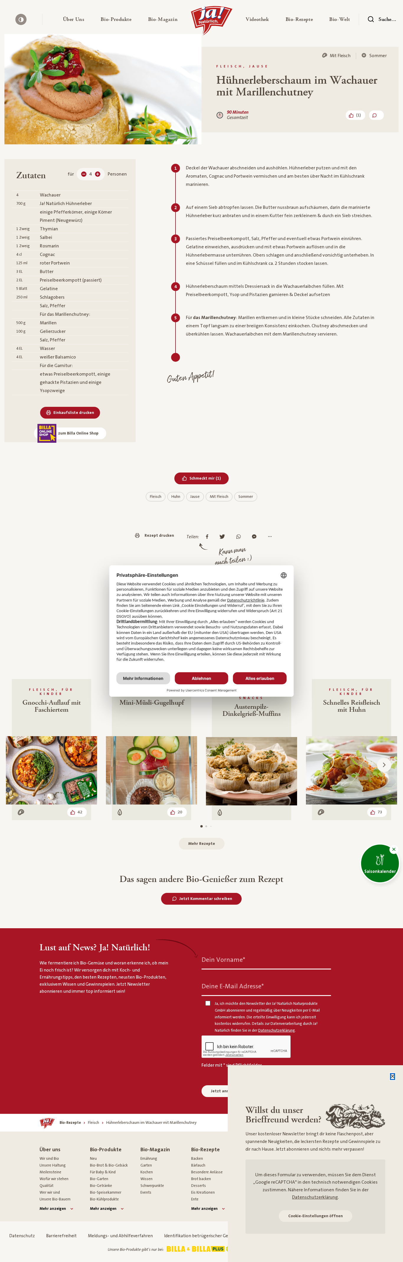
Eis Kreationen (203, 1192)
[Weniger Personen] (83, 174)
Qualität (46, 1185)
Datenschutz (22, 1235)
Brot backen (201, 1179)
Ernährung (148, 1158)
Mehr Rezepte (201, 843)
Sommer (245, 496)
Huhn (175, 496)
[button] (73, 19)
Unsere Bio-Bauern (55, 1199)
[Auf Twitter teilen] (223, 537)
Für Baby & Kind (103, 1172)
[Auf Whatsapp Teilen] (240, 537)
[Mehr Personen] (97, 174)
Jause (195, 496)
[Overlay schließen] (392, 1076)
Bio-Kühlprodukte (104, 1199)
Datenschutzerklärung (315, 1197)
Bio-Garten (99, 1179)
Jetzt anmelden (226, 1091)
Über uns (50, 1150)
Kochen (146, 1172)
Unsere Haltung (53, 1165)
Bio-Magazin (155, 1150)
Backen (197, 1158)
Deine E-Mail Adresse (233, 986)
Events (145, 1192)
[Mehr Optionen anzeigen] (271, 537)
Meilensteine (50, 1172)
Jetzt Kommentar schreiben (205, 898)
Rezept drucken (159, 535)
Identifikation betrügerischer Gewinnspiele (206, 1235)
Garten (146, 1165)
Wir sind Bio (49, 1158)
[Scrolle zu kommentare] (376, 115)
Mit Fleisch (219, 496)
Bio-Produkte (106, 1150)
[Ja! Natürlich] (211, 22)
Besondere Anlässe (207, 1172)
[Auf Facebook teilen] (208, 537)
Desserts (198, 1185)
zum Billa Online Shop (78, 433)
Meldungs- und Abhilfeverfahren (120, 1235)
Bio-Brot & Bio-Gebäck (109, 1165)
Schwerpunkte (152, 1185)
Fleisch (155, 496)
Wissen (146, 1179)
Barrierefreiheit (61, 1235)
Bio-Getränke (101, 1185)
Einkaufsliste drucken (73, 412)
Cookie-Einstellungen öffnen (315, 1216)
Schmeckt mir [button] (209, 478)
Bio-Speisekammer (105, 1192)
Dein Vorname (223, 960)
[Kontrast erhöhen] (21, 19)
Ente (195, 1199)
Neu (93, 1158)
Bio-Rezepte (205, 1150)
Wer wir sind (50, 1192)
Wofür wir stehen (54, 1179)
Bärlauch (198, 1165)
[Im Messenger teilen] (255, 537)
